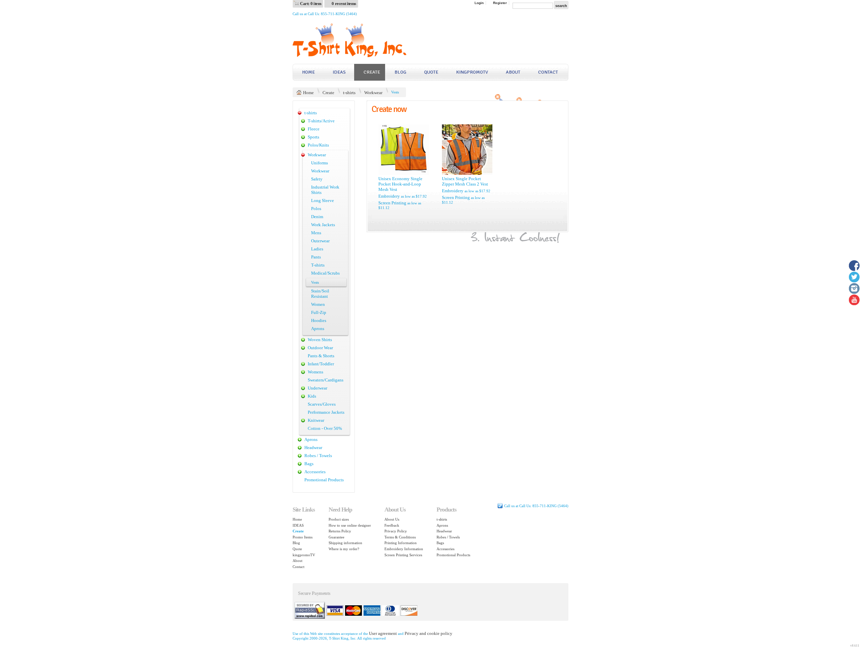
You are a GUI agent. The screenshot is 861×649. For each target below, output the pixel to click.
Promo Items (302, 537)
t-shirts (349, 92)
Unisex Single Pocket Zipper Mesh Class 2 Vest (465, 181)
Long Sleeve (322, 200)
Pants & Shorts (321, 355)
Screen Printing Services (403, 555)
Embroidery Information (403, 549)
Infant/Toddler (321, 363)
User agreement (383, 633)
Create (372, 72)
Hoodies (318, 320)
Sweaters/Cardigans (325, 379)
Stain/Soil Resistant (320, 293)
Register (500, 3)
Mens (316, 232)
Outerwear (320, 240)
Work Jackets (323, 224)
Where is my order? (344, 549)
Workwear (373, 92)
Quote (431, 72)
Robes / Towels (318, 455)
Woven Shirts (320, 339)
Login (479, 3)
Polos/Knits (318, 145)
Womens (315, 371)
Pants (316, 256)
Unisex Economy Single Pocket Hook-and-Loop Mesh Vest (400, 184)
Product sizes (339, 519)
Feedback (391, 525)
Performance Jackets (326, 412)
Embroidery (389, 196)
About (513, 72)
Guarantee (336, 537)
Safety (317, 178)
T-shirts (318, 265)
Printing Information (400, 543)
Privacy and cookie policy (428, 633)
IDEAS (339, 72)
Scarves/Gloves (322, 404)
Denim (317, 216)
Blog (400, 72)
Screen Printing (392, 202)
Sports (313, 136)
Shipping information (345, 543)
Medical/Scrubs (325, 273)
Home (308, 72)
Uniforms (319, 162)
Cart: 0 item (310, 3)
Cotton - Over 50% (325, 428)
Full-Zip (318, 312)
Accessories (315, 471)
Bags (308, 463)
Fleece (314, 128)
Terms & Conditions (400, 537)
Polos (316, 208)
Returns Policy (340, 531)
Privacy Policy (395, 531)
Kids (312, 396)
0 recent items (344, 3)
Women (318, 304)
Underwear (317, 388)
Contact (548, 72)
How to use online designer (350, 525)
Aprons (317, 328)
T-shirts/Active (321, 120)
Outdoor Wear (320, 347)
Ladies (317, 248)
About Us (391, 519)
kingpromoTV (472, 72)
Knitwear (316, 420)
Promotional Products (324, 479)
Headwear (313, 447)
